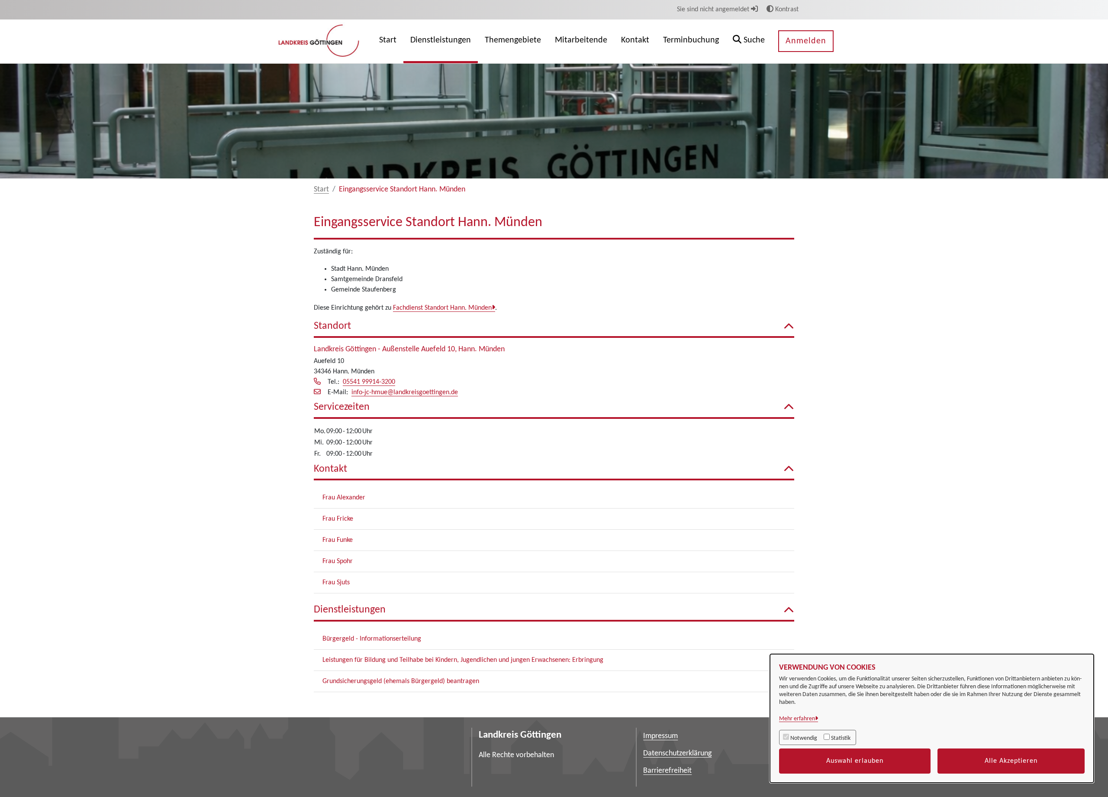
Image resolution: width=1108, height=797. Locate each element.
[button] (749, 41)
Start (321, 189)
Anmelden (806, 41)
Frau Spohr (337, 561)
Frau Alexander (343, 497)
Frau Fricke (337, 518)
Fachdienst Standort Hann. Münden (442, 308)
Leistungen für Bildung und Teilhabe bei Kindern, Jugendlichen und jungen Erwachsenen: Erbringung (462, 660)
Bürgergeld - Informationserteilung (371, 638)
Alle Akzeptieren (1011, 761)
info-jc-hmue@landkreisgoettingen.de (404, 392)
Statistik (840, 738)
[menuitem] (387, 41)
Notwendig (803, 738)
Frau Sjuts (336, 582)
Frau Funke (337, 540)
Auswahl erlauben (854, 761)
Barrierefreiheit (667, 771)
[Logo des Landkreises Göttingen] (319, 41)
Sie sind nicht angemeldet (714, 9)
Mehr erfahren (797, 719)
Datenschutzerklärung (677, 753)
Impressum (660, 736)
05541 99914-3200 (369, 382)
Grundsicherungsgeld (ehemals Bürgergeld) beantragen (400, 681)
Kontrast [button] (786, 9)
